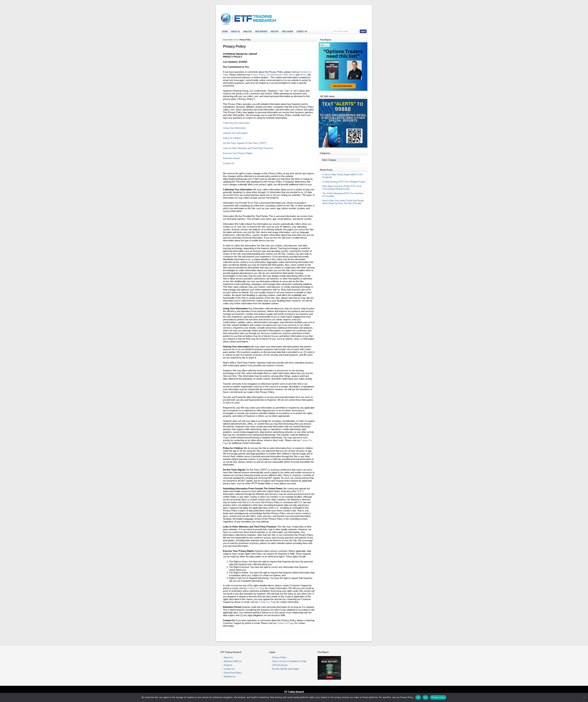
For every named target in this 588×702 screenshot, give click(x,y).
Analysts (247, 31)
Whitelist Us (230, 676)
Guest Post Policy (233, 672)
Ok (418, 697)
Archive (275, 31)
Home (225, 31)
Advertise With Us (233, 661)
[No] (584, 697)
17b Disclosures (274, 74)
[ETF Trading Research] (249, 25)
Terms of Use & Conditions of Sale (289, 661)
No (425, 697)
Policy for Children (232, 138)
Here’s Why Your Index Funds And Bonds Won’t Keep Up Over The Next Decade (343, 202)
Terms (303, 74)
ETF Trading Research (294, 691)
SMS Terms (289, 74)
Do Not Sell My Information (285, 669)
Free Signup (287, 31)
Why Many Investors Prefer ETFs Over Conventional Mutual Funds (342, 187)
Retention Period (231, 158)
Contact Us (301, 31)
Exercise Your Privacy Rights (237, 153)
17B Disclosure (279, 665)
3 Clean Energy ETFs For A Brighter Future (343, 181)
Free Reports (261, 31)
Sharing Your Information (235, 133)
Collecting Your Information (236, 123)
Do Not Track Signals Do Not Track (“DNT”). (245, 143)
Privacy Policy (258, 74)
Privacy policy (438, 697)
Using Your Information (234, 128)
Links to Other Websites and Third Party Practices (248, 148)
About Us (235, 31)
